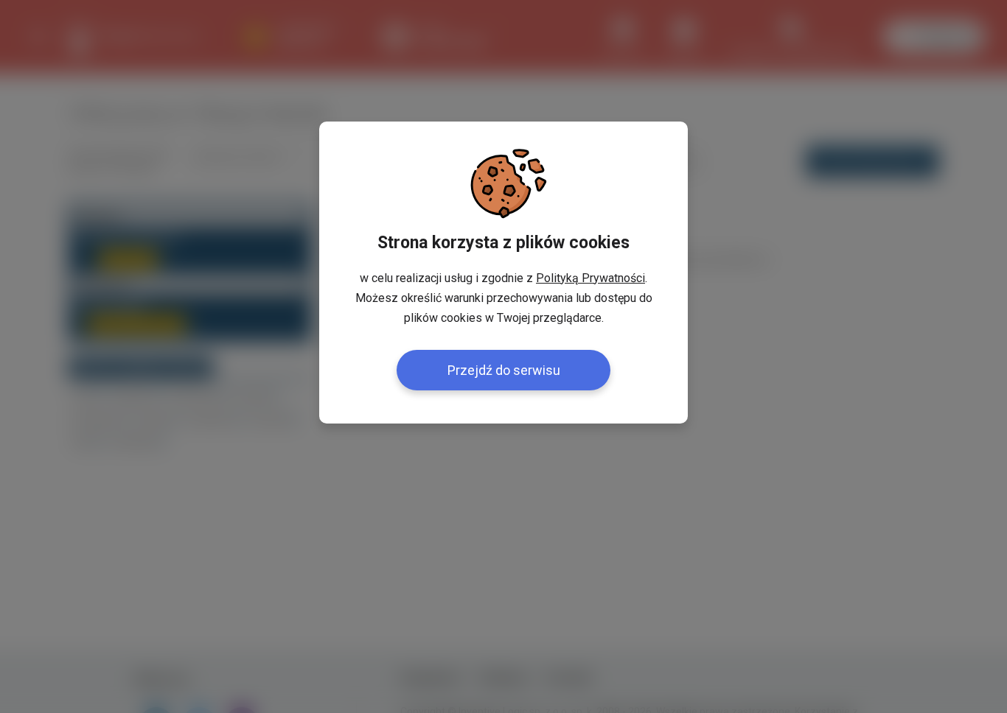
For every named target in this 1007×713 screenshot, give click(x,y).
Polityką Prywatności (590, 278)
